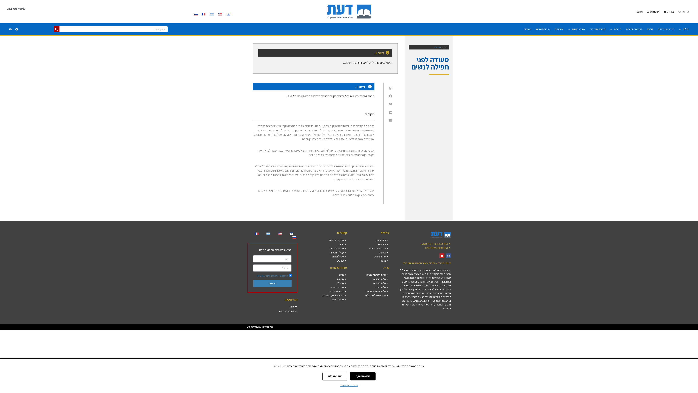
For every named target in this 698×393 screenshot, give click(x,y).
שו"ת (685, 29)
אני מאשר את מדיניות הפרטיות (273, 276)
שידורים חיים (543, 29)
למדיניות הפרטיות (349, 385)
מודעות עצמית (666, 29)
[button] (391, 88)
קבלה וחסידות (597, 29)
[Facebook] (16, 29)
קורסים (527, 29)
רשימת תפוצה (653, 11)
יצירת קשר (669, 11)
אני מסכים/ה (363, 376)
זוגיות (650, 29)
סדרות (617, 29)
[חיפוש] (56, 29)
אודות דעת (683, 11)
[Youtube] (10, 29)
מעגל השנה (578, 29)
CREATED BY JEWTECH (260, 327)
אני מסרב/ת (335, 376)
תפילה (437, 47)
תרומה (639, 11)
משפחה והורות (634, 29)
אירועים (559, 29)
